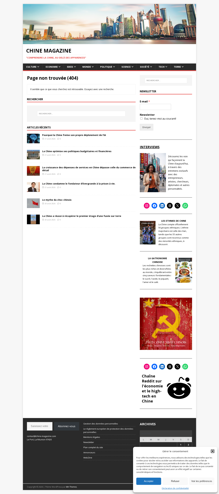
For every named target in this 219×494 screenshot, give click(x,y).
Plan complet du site (93, 447)
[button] (212, 451)
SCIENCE (126, 66)
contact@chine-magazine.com (41, 436)
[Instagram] (147, 206)
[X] (177, 206)
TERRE (177, 66)
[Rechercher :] (81, 113)
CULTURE (31, 66)
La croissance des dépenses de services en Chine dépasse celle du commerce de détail (89, 169)
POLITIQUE (106, 66)
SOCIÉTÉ (144, 66)
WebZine (87, 457)
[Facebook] (154, 206)
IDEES (70, 66)
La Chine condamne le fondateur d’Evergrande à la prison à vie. (78, 183)
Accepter (148, 481)
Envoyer (146, 127)
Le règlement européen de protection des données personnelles (108, 430)
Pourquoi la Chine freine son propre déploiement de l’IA (74, 135)
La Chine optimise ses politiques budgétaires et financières (76, 151)
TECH (161, 66)
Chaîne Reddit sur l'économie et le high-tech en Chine (152, 388)
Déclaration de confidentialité (175, 488)
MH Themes (71, 487)
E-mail (145, 101)
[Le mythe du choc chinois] (33, 206)
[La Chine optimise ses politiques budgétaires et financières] (33, 157)
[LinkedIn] (162, 206)
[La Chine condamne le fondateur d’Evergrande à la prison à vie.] (33, 189)
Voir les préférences (201, 481)
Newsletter (147, 115)
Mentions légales (91, 437)
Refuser (175, 481)
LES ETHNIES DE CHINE (173, 220)
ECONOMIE (52, 66)
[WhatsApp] (185, 206)
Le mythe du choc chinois (57, 199)
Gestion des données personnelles (100, 423)
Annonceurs (89, 452)
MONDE (86, 66)
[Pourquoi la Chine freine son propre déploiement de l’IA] (33, 141)
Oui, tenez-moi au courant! (160, 118)
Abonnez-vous (66, 426)
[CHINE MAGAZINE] (109, 42)
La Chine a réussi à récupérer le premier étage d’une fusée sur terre (81, 216)
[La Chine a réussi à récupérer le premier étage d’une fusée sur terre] (33, 222)
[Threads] (170, 206)
